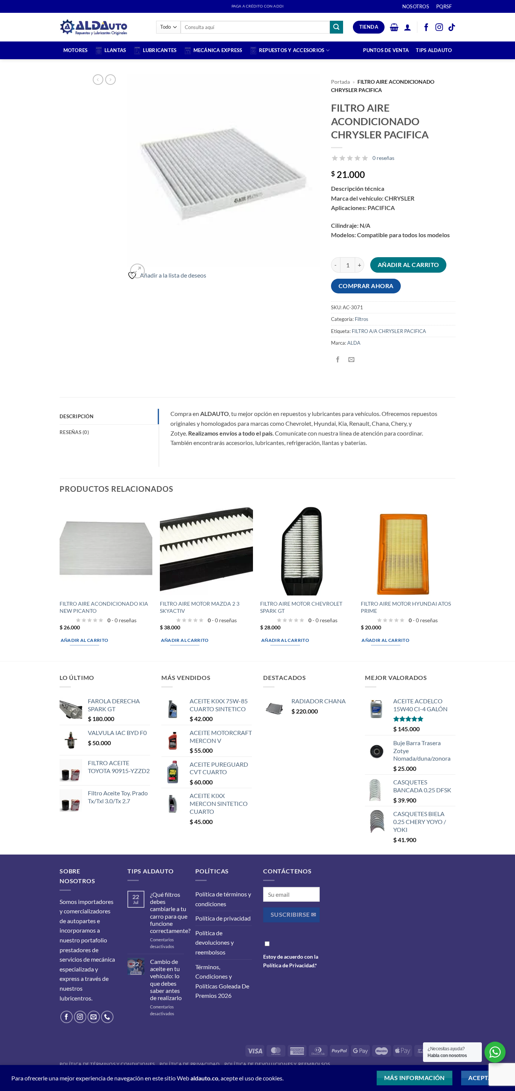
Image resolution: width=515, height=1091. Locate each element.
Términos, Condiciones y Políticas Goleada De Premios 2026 (222, 981)
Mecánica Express (217, 50)
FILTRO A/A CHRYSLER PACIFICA (389, 331)
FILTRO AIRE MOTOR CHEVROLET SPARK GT (301, 607)
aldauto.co (204, 1078)
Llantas (115, 50)
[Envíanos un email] (93, 1017)
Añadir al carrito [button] (85, 640)
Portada (340, 82)
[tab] (109, 432)
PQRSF (444, 6)
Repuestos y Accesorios (292, 50)
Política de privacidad (223, 918)
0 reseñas (383, 158)
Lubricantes (160, 50)
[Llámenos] (107, 1017)
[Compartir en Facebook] (338, 359)
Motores (75, 50)
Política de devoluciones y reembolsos (214, 942)
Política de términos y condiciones (223, 898)
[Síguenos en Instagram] (80, 1017)
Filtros (361, 319)
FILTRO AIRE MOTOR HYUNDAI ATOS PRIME (406, 607)
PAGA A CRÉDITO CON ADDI (257, 6)
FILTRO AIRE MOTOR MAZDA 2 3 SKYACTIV (199, 607)
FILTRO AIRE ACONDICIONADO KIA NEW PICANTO (104, 607)
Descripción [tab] (76, 416)
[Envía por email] (351, 359)
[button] (394, 27)
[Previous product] (110, 79)
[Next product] (98, 79)
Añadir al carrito (408, 264)
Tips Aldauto (434, 50)
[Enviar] (336, 27)
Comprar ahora (366, 285)
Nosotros (415, 6)
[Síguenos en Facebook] (66, 1017)
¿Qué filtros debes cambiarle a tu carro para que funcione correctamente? (170, 912)
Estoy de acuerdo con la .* (290, 960)
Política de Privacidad (288, 965)
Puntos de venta (386, 50)
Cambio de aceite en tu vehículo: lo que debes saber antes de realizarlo (166, 979)
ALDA (353, 343)
